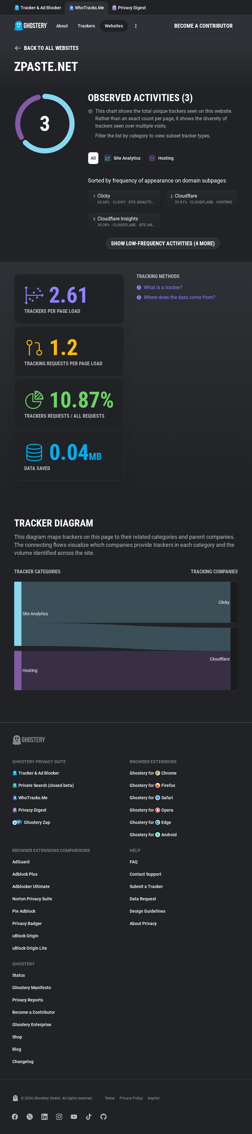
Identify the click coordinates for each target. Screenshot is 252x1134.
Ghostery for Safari (151, 797)
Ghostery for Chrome (153, 773)
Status (18, 975)
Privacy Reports (27, 999)
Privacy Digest (132, 7)
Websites (114, 25)
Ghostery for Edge (150, 822)
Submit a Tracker (146, 886)
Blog (16, 1049)
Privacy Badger (27, 923)
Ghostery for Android (153, 834)
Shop (17, 1036)
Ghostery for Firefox (152, 785)
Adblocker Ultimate (31, 886)
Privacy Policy (131, 1098)
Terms (110, 1098)
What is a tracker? (163, 287)
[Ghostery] (31, 26)
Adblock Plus (24, 874)
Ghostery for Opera (151, 810)
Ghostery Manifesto (31, 987)
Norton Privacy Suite (32, 898)
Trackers (86, 25)
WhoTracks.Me (89, 7)
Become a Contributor (203, 26)
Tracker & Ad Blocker (41, 7)
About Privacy (143, 923)
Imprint (153, 1098)
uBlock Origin (25, 935)
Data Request (143, 898)
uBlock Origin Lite (29, 948)
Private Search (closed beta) (46, 785)
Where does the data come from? (179, 297)
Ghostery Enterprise (31, 1024)
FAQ (134, 861)
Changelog (22, 1061)
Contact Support (145, 874)
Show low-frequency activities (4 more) (163, 243)
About (62, 25)
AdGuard (21, 861)
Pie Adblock (23, 911)
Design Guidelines (147, 911)
